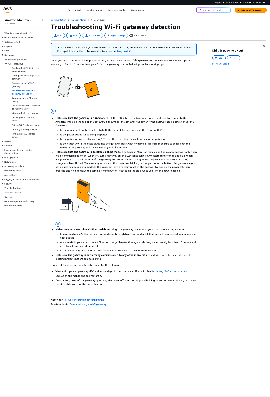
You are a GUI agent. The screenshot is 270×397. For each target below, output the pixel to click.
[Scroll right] (146, 10)
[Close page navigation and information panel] (264, 46)
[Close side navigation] (42, 19)
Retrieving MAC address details (169, 271)
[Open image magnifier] (53, 111)
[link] (99, 19)
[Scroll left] (65, 10)
